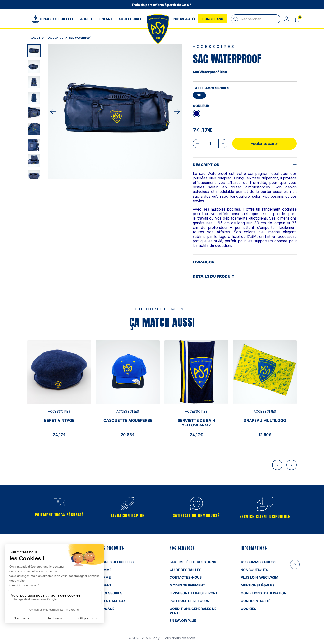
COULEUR (201, 106)
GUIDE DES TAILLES (185, 570)
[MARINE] (196, 113)
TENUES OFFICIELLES (116, 562)
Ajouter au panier (264, 143)
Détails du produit (213, 276)
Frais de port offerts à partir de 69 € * (162, 5)
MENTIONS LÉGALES (257, 585)
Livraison (204, 262)
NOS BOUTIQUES (254, 570)
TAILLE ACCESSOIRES (211, 88)
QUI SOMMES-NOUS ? (258, 562)
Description (206, 164)
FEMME (104, 577)
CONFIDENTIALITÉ (256, 601)
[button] (286, 19)
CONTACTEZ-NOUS (186, 577)
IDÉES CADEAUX (111, 601)
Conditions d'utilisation (263, 593)
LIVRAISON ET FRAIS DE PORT (194, 593)
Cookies (248, 609)
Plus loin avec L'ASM (259, 577)
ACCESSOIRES (110, 593)
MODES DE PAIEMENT (187, 585)
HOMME (105, 570)
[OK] (236, 19)
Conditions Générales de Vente (193, 611)
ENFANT (104, 585)
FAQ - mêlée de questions (193, 562)
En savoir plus (183, 621)
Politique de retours (189, 601)
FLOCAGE (106, 609)
